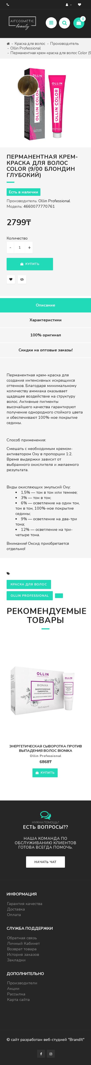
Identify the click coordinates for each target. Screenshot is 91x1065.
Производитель (64, 43)
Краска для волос (30, 43)
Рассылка (16, 994)
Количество (17, 238)
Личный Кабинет (23, 943)
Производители (22, 983)
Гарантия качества (24, 903)
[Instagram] (51, 1054)
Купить (31, 264)
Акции (13, 988)
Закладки (16, 960)
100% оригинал (45, 335)
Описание (45, 305)
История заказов (23, 954)
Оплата (14, 914)
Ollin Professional (25, 48)
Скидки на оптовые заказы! (46, 350)
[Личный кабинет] (69, 4)
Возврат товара (22, 949)
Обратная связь (22, 938)
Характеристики (46, 320)
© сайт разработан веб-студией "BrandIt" (45, 1039)
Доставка (16, 909)
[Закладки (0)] (80, 4)
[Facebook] (41, 1054)
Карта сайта (18, 999)
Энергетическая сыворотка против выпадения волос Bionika (45, 748)
